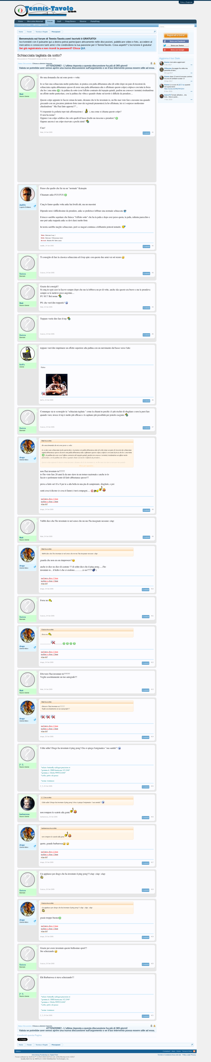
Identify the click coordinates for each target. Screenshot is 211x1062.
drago (22, 457)
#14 (152, 736)
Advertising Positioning (39, 1055)
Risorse (83, 21)
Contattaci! (166, 1051)
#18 (152, 889)
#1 (153, 132)
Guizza (23, 274)
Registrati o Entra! (176, 35)
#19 (152, 936)
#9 (153, 536)
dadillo (23, 205)
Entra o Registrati (186, 2)
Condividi (146, 133)
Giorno (167, 62)
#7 (153, 427)
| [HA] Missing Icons (65, 1057)
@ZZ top (181, 85)
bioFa (22, 365)
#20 (152, 963)
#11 (152, 616)
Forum (50, 22)
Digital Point (54, 1055)
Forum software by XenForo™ (35, 1057)
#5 (153, 334)
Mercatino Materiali (35, 21)
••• (191, 65)
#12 (152, 662)
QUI (83, 48)
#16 (152, 817)
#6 (153, 400)
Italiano (18, 1051)
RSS (194, 1051)
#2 (153, 246)
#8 (153, 509)
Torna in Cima (187, 1051)
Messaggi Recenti (40, 25)
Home (20, 21)
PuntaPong (95, 21)
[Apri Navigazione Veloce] (155, 32)
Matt (45, 59)
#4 (153, 307)
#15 (152, 786)
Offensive (168, 68)
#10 (152, 589)
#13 (152, 689)
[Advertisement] (87, 161)
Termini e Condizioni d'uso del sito (169, 1055)
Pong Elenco (70, 21)
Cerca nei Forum (24, 25)
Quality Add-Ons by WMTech (45, 1059)
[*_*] (21, 765)
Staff (59, 21)
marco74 (167, 95)
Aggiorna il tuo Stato (169, 58)
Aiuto (173, 1051)
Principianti (32, 59)
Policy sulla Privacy (189, 1055)
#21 (152, 1015)
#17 (152, 862)
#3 (153, 273)
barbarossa (24, 814)
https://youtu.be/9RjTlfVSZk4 (174, 89)
